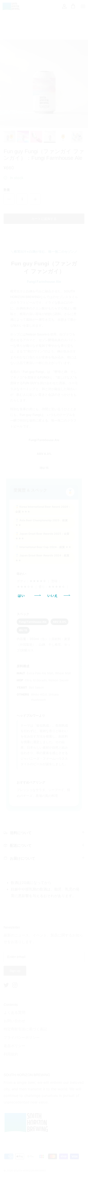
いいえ (52, 595)
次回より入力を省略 (45, 609)
